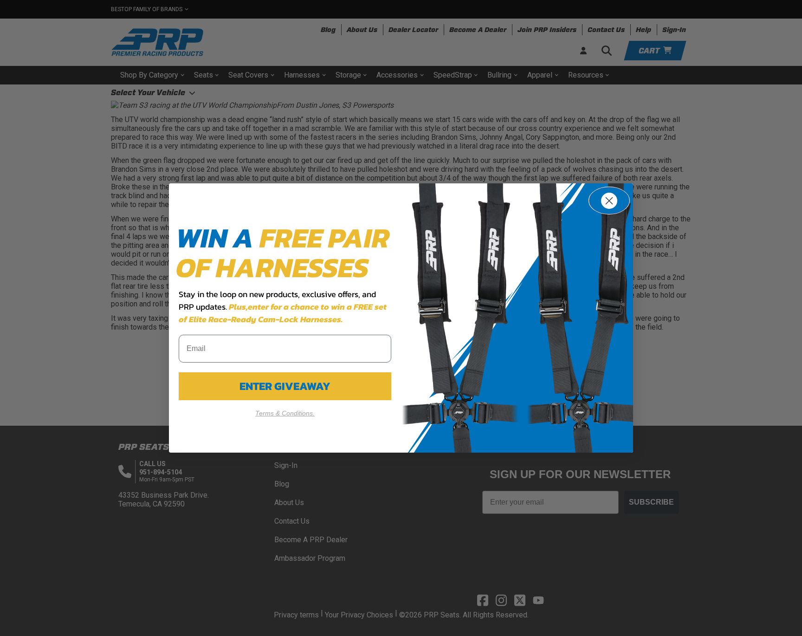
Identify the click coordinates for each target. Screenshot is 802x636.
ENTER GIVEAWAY (284, 386)
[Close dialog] (609, 200)
